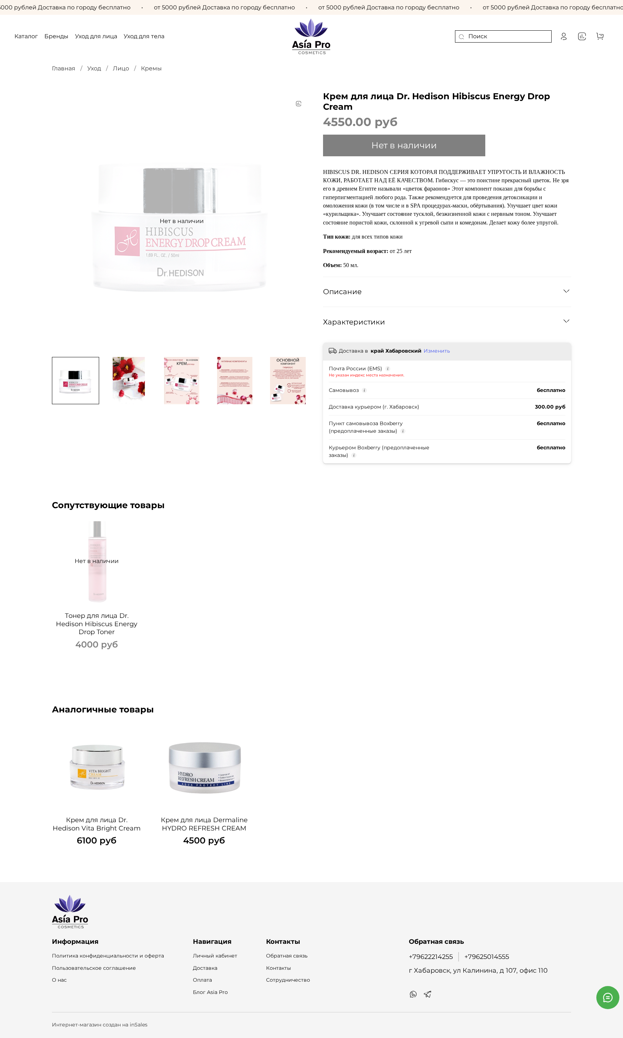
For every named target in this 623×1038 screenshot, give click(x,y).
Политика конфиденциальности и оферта (108, 955)
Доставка (205, 968)
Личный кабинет (215, 955)
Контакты (278, 968)
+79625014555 (486, 956)
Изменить (437, 351)
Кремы (151, 68)
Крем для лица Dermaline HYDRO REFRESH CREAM (204, 824)
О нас (59, 980)
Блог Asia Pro (210, 992)
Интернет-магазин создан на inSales (99, 1024)
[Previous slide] (63, 221)
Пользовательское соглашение (94, 968)
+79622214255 (431, 956)
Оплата (202, 980)
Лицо (121, 68)
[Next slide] (300, 221)
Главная (63, 68)
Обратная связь (287, 955)
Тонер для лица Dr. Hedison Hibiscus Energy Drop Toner (96, 624)
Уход (94, 68)
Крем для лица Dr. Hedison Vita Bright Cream (97, 824)
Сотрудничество (288, 980)
